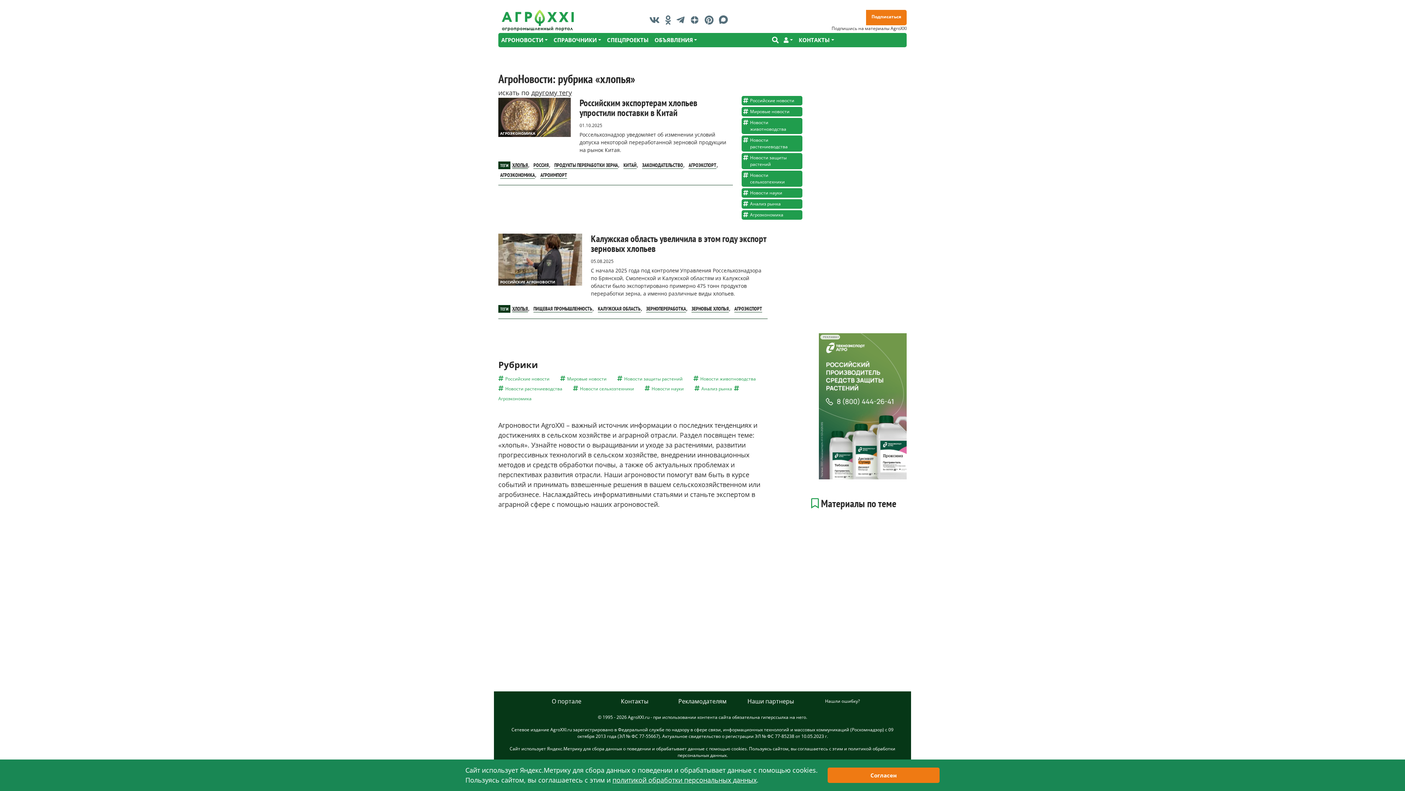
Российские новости (772, 100)
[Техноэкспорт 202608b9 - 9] (863, 406)
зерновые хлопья (710, 308)
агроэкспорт (702, 165)
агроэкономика (517, 175)
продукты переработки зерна (586, 165)
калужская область (619, 308)
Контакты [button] (814, 40)
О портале (566, 701)
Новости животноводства (768, 125)
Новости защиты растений (768, 161)
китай (630, 165)
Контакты (634, 701)
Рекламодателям (702, 701)
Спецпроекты (628, 40)
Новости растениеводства (769, 143)
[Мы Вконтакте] (656, 20)
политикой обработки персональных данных (684, 780)
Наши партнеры (771, 701)
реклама (830, 337)
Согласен (883, 775)
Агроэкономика (517, 133)
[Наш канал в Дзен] (696, 20)
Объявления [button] (674, 40)
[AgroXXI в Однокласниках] (670, 20)
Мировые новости (770, 111)
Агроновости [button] (522, 40)
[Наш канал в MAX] (725, 20)
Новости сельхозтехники (767, 178)
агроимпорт (553, 175)
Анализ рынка (765, 204)
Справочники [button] (575, 40)
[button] (788, 40)
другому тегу (551, 92)
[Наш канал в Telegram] (682, 20)
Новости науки (766, 193)
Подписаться (886, 17)
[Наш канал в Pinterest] (711, 20)
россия (541, 165)
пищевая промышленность (562, 308)
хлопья (520, 165)
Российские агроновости (527, 282)
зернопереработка (666, 308)
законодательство (662, 165)
